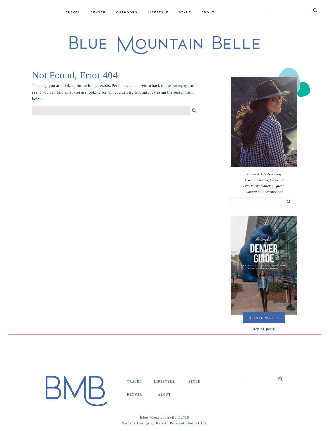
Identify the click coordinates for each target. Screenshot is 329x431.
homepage (180, 85)
